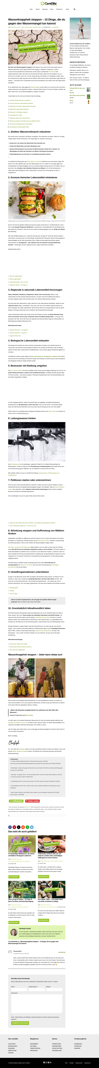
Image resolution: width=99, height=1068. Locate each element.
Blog (23, 27)
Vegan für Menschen (15, 336)
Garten (13, 861)
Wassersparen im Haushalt (34, 161)
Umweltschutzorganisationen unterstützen (21, 124)
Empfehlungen (78, 1043)
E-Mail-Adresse (33, 986)
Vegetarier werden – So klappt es (19, 285)
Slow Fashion (52, 411)
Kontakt (71, 1063)
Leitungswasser (15, 464)
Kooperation (11, 1048)
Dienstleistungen (12, 1046)
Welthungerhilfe (14, 587)
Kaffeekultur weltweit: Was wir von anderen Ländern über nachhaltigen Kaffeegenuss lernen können (50, 855)
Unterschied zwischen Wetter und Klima (20, 647)
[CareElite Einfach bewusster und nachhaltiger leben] (49, 3)
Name (13, 986)
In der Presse (12, 1043)
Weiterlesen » (13, 877)
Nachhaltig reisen (57, 1050)
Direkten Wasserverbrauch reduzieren (20, 100)
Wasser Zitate (29, 715)
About (67, 9)
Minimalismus (34, 1050)
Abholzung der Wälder (43, 540)
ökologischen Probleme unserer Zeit (18, 722)
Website (48, 986)
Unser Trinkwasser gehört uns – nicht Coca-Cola (23, 525)
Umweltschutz (37, 27)
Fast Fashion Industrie (16, 370)
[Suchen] (74, 9)
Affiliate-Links (27, 807)
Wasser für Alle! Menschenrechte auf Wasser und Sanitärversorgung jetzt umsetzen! (32, 523)
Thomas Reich (17, 951)
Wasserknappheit (35, 87)
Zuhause (26, 861)
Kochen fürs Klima (57, 1048)
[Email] (32, 827)
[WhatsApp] (27, 827)
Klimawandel (51, 71)
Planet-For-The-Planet (26, 565)
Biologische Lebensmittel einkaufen (19, 109)
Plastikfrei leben (56, 1043)
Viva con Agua (13, 593)
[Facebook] (10, 827)
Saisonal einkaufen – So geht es (18, 333)
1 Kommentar (55, 27)
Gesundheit (19, 907)
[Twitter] (19, 827)
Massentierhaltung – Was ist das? (19, 282)
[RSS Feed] (51, 1062)
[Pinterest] (14, 827)
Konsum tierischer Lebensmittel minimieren (21, 103)
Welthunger (22, 749)
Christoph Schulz (15, 27)
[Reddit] (23, 827)
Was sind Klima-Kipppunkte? (17, 650)
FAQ (66, 1063)
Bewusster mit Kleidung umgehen (19, 112)
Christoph (10, 1052)
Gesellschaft (28, 27)
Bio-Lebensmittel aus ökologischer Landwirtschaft (45, 356)
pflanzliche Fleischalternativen (43, 630)
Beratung (44, 9)
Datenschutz (79, 1063)
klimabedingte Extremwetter (41, 617)
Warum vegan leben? (15, 279)
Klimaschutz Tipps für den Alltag (18, 644)
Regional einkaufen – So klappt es (19, 330)
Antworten (61, 952)
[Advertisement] (36, 263)
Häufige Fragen (12, 1050)
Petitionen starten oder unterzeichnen (20, 118)
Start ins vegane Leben (16, 276)
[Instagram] (46, 1062)
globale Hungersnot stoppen (20, 751)
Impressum (87, 1063)
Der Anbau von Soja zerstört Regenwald (19, 547)
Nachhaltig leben (56, 1046)
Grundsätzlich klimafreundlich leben (19, 127)
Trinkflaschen (78, 1046)
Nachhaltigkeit (34, 1043)
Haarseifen (77, 1048)
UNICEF (12, 590)
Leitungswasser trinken (16, 115)
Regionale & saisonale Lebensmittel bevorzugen (23, 106)
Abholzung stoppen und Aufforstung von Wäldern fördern (25, 121)
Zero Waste (53, 907)
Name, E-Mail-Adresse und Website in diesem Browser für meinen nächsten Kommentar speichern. (35, 1018)
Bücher (38, 9)
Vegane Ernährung (35, 1048)
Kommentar (14, 993)
